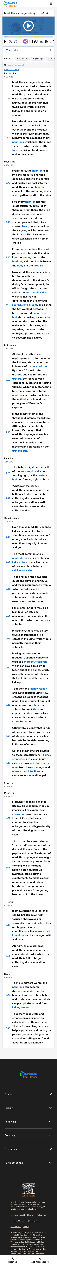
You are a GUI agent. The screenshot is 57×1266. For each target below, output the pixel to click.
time (38, 187)
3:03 (8, 589)
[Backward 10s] (10, 41)
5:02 (8, 925)
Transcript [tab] (12, 50)
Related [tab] (12, 1262)
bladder (17, 261)
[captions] (41, 41)
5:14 (8, 956)
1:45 (8, 380)
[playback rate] (46, 41)
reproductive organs (24, 305)
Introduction (22, 58)
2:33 (8, 498)
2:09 (8, 432)
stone (27, 601)
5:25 (8, 995)
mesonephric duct (37, 292)
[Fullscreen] (52, 41)
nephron (37, 170)
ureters (16, 378)
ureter (26, 257)
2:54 (8, 562)
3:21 (8, 638)
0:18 (8, 137)
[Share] (47, 13)
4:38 (8, 867)
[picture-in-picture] (36, 41)
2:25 (8, 473)
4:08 (8, 763)
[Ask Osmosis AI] (25, 41)
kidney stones (20, 562)
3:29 (8, 667)
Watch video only (11, 70)
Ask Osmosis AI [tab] (40, 1262)
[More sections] (50, 50)
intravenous (19, 814)
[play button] (5, 41)
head (25, 226)
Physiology (38, 58)
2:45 (8, 537)
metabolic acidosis (35, 661)
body (20, 265)
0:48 (8, 222)
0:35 (8, 183)
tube (15, 150)
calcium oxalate (22, 570)
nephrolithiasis (21, 558)
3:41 (8, 705)
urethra (38, 265)
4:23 (8, 818)
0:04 (8, 98)
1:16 (8, 304)
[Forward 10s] (15, 41)
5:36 (8, 1028)
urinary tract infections (26, 771)
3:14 (8, 616)
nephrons (18, 142)
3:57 (8, 736)
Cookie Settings (39, 1215)
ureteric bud (40, 366)
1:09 (8, 257)
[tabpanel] (28, 551)
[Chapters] (30, 41)
